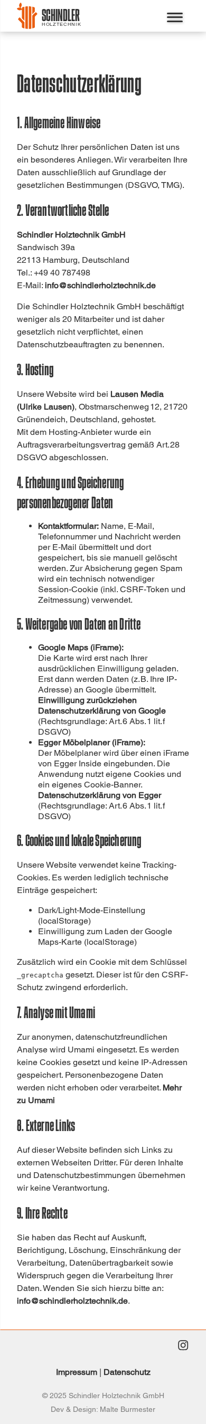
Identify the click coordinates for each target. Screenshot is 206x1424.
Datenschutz (127, 1372)
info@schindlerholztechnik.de (100, 285)
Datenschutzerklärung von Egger (99, 795)
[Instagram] (182, 1347)
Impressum (76, 1372)
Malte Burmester (127, 1409)
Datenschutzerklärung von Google (102, 711)
